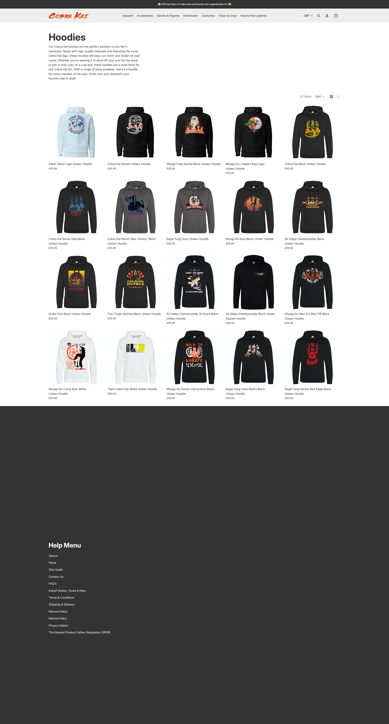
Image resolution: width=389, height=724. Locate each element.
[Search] (318, 15)
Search (53, 555)
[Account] (327, 15)
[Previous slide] (55, 132)
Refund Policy (58, 618)
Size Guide (56, 569)
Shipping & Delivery (62, 604)
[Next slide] (98, 132)
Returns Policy (58, 611)
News (52, 562)
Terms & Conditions (61, 597)
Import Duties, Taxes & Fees (67, 590)
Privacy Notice (58, 625)
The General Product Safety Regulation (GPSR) (80, 632)
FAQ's (53, 583)
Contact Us (56, 576)
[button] (320, 96)
